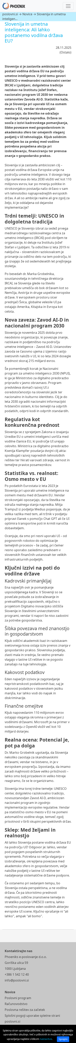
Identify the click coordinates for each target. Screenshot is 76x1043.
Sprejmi (63, 1039)
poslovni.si (10, 14)
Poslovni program (18, 998)
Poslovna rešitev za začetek (25, 1010)
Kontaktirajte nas (18, 951)
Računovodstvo (16, 1004)
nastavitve (46, 1039)
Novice (27, 14)
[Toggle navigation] (68, 6)
